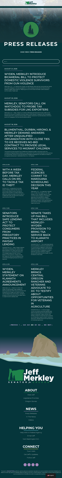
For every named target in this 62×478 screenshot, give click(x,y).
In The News (31, 416)
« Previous (14, 325)
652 (39, 325)
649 (28, 325)
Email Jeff (31, 436)
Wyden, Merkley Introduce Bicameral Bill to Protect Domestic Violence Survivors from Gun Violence (26, 78)
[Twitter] (37, 464)
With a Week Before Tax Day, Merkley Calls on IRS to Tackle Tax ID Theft (12, 177)
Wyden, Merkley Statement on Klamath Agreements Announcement (14, 276)
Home (22, 52)
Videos (31, 420)
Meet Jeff (31, 395)
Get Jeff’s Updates (31, 454)
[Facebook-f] (25, 464)
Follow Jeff (31, 457)
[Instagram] (29, 464)
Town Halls (31, 451)
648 (24, 325)
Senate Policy (11, 471)
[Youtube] (33, 464)
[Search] (57, 61)
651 (36, 325)
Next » (50, 325)
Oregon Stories (31, 401)
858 (45, 325)
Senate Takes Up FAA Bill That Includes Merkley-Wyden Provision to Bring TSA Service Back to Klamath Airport (41, 227)
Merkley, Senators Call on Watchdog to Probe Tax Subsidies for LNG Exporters (26, 106)
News (27, 52)
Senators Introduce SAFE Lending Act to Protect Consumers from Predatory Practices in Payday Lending (12, 228)
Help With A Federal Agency (31, 432)
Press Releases (31, 413)
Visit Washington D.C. (31, 439)
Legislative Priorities (31, 398)
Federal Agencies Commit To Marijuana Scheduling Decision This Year (41, 179)
